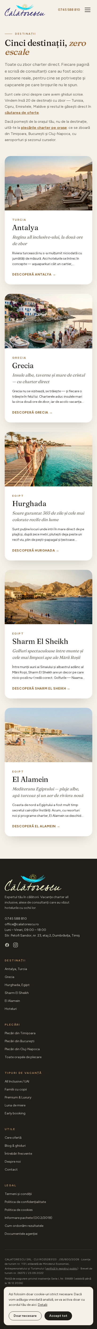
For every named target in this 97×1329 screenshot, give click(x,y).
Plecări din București (19, 1041)
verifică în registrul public (61, 1268)
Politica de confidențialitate (25, 1202)
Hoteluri (11, 1009)
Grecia (9, 977)
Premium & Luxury (18, 1097)
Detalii (42, 1305)
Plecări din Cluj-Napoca (22, 1049)
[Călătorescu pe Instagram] (15, 945)
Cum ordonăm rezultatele (24, 1226)
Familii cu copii (16, 1089)
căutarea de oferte (22, 112)
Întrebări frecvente (18, 1154)
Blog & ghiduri (15, 1146)
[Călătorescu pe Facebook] (7, 945)
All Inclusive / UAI (17, 1081)
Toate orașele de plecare (23, 1057)
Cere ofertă (13, 1138)
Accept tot (58, 1316)
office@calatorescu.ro (22, 924)
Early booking (15, 1113)
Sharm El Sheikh (17, 993)
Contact (11, 1170)
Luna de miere (15, 1105)
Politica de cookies (19, 1210)
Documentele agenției (21, 1234)
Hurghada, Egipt (17, 985)
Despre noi (13, 1162)
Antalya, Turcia (16, 969)
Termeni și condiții (18, 1194)
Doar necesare (25, 1316)
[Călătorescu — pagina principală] (25, 10)
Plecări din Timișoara (20, 1033)
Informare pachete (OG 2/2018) (28, 1218)
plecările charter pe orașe (44, 127)
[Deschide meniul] (87, 10)
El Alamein (12, 1001)
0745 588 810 (69, 10)
